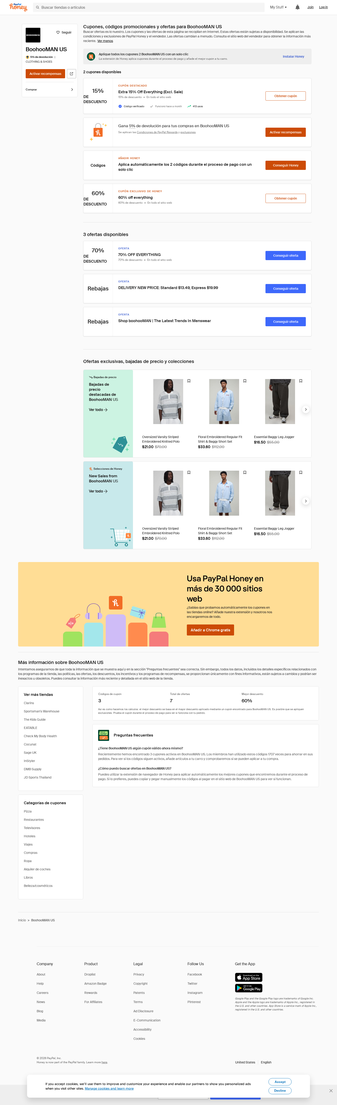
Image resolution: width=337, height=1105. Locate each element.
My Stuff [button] (277, 7)
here (104, 1062)
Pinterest (194, 1002)
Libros (28, 877)
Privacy (138, 974)
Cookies (139, 1039)
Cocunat (30, 744)
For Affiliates (93, 1002)
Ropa (28, 861)
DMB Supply (32, 769)
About (41, 974)
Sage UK (30, 753)
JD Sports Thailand (37, 777)
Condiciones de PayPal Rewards (157, 132)
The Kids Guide (35, 719)
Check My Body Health (40, 736)
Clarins (29, 703)
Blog (40, 1011)
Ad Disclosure (143, 1011)
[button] (253, 1062)
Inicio (22, 920)
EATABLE (30, 728)
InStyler (29, 761)
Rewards (90, 993)
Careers (42, 993)
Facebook (195, 974)
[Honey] (18, 7)
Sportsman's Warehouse (41, 711)
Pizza (28, 811)
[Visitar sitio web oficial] (71, 73)
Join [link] (310, 7)
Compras (30, 853)
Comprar (31, 89)
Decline (280, 1090)
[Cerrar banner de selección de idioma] (331, 1091)
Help (40, 983)
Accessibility (142, 1029)
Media (41, 1020)
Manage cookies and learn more (109, 1088)
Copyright (140, 983)
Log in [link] (323, 7)
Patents (139, 993)
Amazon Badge (95, 983)
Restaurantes (34, 820)
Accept (280, 1082)
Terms (138, 1002)
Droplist (90, 974)
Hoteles (29, 836)
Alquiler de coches (37, 869)
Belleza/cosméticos (38, 886)
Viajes (28, 844)
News (41, 1002)
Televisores (32, 828)
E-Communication (146, 1020)
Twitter (192, 983)
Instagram (195, 993)
